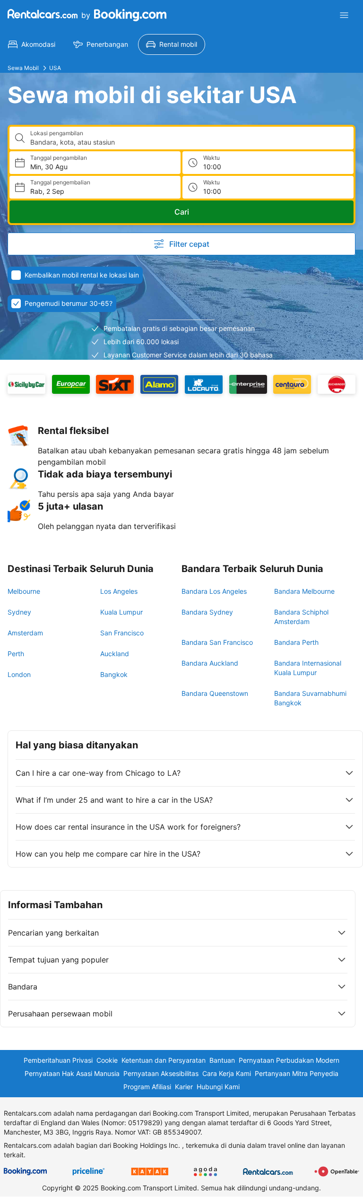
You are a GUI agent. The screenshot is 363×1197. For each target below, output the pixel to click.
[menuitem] (31, 44)
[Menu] (344, 15)
